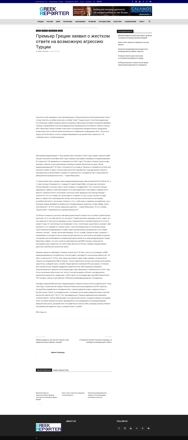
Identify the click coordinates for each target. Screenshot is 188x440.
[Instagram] (136, 1)
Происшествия (53, 30)
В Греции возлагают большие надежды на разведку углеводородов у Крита (96, 341)
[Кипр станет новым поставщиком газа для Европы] (74, 383)
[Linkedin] (139, 1)
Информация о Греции (56, 1)
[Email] (58, 56)
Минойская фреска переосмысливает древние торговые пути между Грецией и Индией (135, 37)
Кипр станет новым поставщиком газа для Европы (133, 43)
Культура (117, 22)
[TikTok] (143, 1)
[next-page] (40, 403)
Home (38, 27)
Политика (67, 22)
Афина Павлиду (43, 51)
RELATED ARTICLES (44, 370)
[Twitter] (147, 1)
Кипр (58, 22)
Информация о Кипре (71, 1)
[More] (63, 56)
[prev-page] (37, 403)
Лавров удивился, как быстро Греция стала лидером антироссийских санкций (52, 341)
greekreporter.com (41, 1)
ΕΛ (94, 1)
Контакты (88, 1)
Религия (92, 22)
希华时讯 (99, 1)
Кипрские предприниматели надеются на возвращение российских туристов (97, 395)
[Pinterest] (48, 56)
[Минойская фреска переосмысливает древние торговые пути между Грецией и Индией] (48, 383)
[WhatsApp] (53, 56)
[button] (149, 22)
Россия (50, 22)
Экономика (80, 22)
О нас (82, 1)
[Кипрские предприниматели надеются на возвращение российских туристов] (100, 383)
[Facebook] (132, 1)
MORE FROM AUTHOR (61, 370)
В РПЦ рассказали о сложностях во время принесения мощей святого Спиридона (133, 64)
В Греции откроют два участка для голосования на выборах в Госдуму (130, 57)
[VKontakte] (150, 1)
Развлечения (130, 22)
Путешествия (104, 22)
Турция (60, 30)
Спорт (141, 22)
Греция (40, 22)
